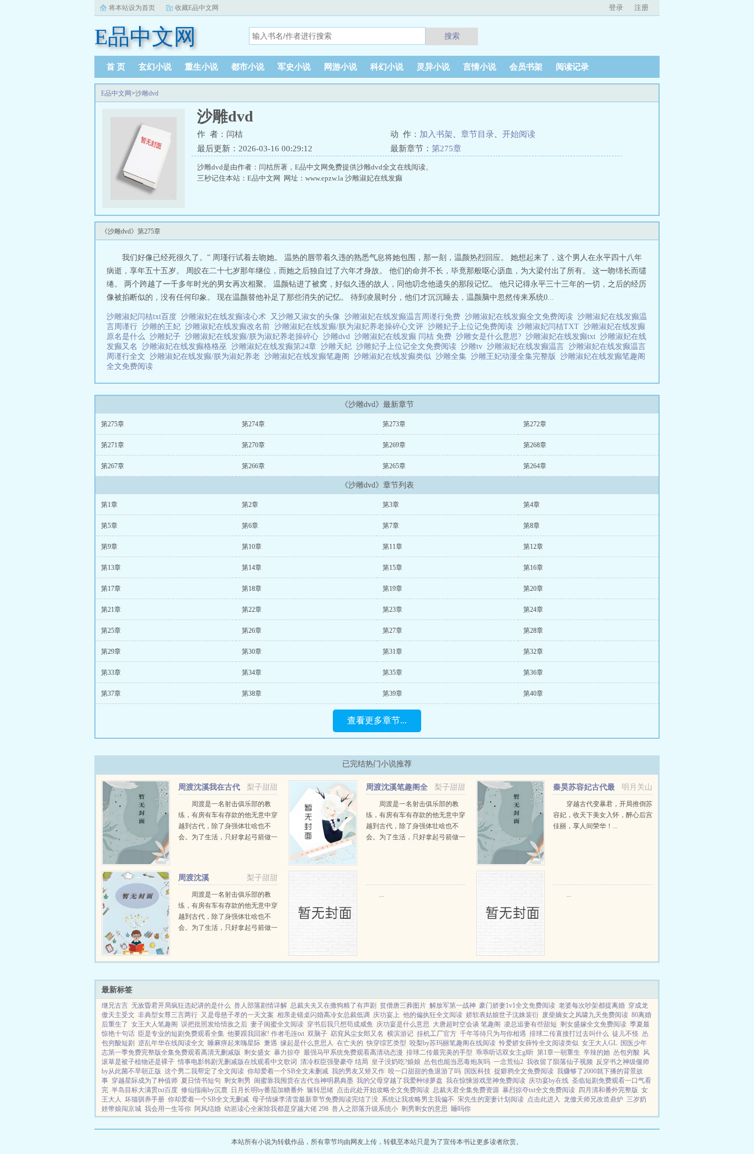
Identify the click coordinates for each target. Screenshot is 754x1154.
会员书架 (526, 66)
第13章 (111, 567)
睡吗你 (461, 1109)
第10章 (252, 546)
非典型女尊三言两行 (168, 1015)
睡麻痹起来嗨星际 (234, 1043)
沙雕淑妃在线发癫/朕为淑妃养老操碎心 (254, 336)
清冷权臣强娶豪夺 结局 (334, 1062)
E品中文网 (116, 93)
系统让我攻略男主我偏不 (417, 1099)
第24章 (533, 609)
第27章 (392, 630)
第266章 (253, 466)
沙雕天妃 (338, 346)
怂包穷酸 (626, 1052)
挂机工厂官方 (436, 1033)
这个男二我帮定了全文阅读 (204, 1071)
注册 (641, 7)
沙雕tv (474, 346)
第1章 (109, 505)
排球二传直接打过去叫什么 (569, 1033)
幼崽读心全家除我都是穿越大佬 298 (276, 1109)
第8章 (531, 526)
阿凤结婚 (207, 1109)
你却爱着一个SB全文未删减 (287, 1071)
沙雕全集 (453, 356)
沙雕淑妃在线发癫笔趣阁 (309, 356)
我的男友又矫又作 (358, 1071)
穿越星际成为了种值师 (144, 1080)
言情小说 (479, 66)
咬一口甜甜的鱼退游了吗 (424, 1071)
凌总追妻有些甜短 (530, 1024)
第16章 (533, 567)
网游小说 (340, 66)
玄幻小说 (155, 66)
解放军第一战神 (452, 1005)
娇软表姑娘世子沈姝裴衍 (502, 1015)
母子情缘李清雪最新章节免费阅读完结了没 (315, 1099)
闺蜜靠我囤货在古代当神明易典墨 (303, 1080)
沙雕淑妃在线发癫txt (562, 336)
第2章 (250, 505)
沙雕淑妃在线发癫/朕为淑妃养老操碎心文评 (351, 326)
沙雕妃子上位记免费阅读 (472, 326)
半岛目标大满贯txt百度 (144, 1090)
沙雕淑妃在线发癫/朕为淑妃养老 (207, 356)
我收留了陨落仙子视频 (560, 1062)
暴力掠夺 (287, 1052)
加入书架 (436, 134)
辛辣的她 (596, 1052)
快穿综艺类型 (386, 1043)
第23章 (392, 609)
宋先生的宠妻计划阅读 (491, 1099)
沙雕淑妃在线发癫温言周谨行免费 (404, 317)
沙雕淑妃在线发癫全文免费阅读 (521, 317)
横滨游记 (400, 1033)
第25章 (111, 630)
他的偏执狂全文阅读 (433, 1015)
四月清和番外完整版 (608, 1090)
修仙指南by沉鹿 (204, 1090)
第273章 (394, 424)
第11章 (392, 546)
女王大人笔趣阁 (154, 1024)
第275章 (446, 148)
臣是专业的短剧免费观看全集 (181, 1033)
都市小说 (247, 66)
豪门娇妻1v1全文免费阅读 (517, 1005)
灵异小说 (433, 66)
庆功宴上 (386, 1015)
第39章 (392, 693)
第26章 (252, 630)
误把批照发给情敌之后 (214, 1024)
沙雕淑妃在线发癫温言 (528, 346)
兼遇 (270, 1043)
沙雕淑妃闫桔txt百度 (144, 317)
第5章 (109, 526)
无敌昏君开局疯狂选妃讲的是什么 (181, 1005)
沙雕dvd (146, 93)
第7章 (391, 526)
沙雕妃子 (167, 336)
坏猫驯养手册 (144, 1099)
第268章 (534, 445)
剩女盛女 (257, 1052)
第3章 (391, 505)
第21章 (111, 609)
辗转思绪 (320, 1090)
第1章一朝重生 (558, 1052)
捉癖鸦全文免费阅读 (524, 1071)
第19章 (392, 588)
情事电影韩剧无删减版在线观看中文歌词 (237, 1062)
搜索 (452, 35)
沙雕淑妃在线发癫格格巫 (186, 346)
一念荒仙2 (508, 1062)
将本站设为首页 (132, 8)
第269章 (394, 445)
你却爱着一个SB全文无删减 (208, 1099)
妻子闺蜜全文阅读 (277, 1024)
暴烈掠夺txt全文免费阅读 (538, 1090)
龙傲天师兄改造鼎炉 (593, 1099)
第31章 (392, 651)
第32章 (533, 651)
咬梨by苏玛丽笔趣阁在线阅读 (453, 1043)
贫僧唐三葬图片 (403, 1005)
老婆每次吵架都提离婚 (592, 1005)
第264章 (534, 466)
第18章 (252, 588)
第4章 (531, 505)
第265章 (394, 466)
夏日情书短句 (201, 1080)
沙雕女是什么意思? (490, 336)
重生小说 (201, 66)
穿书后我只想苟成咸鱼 (340, 1024)
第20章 (533, 588)
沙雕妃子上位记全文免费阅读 (408, 346)
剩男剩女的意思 (424, 1109)
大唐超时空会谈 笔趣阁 (467, 1024)
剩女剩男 (237, 1080)
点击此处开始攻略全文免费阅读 (383, 1090)
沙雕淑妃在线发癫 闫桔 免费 (405, 336)
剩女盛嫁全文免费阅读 (593, 1024)
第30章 (252, 651)
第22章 (252, 609)
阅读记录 (572, 66)
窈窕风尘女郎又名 (357, 1033)
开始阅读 (518, 134)
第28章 (533, 630)
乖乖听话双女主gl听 (505, 1052)
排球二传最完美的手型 (439, 1052)
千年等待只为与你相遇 (493, 1033)
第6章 (250, 526)
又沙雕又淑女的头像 (307, 317)
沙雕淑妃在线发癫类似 (395, 356)
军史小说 (294, 66)
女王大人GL (599, 1043)
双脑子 (317, 1033)
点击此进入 (543, 1099)
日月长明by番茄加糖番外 (267, 1090)
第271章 (112, 445)
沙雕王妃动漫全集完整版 (515, 356)
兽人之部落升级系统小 (365, 1109)
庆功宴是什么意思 (402, 1024)
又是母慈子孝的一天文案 (237, 1015)
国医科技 (477, 1071)
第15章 (392, 567)
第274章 (253, 424)
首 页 (116, 66)
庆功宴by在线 (549, 1080)
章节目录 (477, 134)
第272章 (534, 424)
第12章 (533, 546)
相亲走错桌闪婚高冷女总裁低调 (323, 1015)
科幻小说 (386, 66)
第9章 (109, 546)
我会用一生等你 (168, 1109)
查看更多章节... (377, 720)
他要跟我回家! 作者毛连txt (265, 1033)
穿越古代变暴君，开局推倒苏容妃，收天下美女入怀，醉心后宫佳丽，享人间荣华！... (602, 815)
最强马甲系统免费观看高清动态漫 (353, 1052)
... (381, 894)
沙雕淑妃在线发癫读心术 (225, 317)
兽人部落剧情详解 (260, 1005)
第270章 (253, 445)
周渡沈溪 (193, 878)
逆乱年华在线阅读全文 (171, 1043)
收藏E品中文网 (197, 8)
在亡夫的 (350, 1043)
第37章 (111, 693)
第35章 (392, 672)
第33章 (111, 672)
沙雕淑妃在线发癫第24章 (276, 346)
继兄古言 (115, 1005)
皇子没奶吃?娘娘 (396, 1062)
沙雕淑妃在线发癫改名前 (229, 326)
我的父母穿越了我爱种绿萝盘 (400, 1080)
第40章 (533, 693)
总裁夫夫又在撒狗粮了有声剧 (333, 1005)
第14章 (252, 567)
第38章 (252, 693)
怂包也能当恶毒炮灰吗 (457, 1062)
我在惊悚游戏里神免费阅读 (485, 1080)
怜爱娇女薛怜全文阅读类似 (538, 1043)
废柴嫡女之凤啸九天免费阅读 (585, 1015)
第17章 (111, 588)
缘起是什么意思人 (306, 1043)
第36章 (533, 672)
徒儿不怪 (625, 1033)
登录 (616, 7)
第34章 (252, 672)
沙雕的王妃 (163, 326)
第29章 (111, 651)
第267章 (112, 466)
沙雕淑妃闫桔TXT (550, 326)
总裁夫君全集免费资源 (466, 1090)
